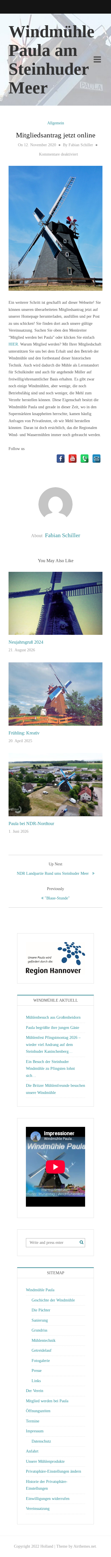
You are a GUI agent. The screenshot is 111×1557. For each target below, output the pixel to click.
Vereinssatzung (38, 1508)
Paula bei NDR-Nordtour (31, 823)
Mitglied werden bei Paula (47, 1401)
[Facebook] (60, 458)
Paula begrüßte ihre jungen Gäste (52, 1028)
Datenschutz (41, 1441)
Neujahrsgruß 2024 (26, 642)
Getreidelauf (42, 1350)
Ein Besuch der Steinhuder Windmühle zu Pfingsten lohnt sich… (50, 1069)
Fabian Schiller (81, 145)
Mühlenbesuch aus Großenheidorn (53, 1017)
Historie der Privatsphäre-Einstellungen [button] (46, 1485)
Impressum (35, 1431)
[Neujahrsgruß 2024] (55, 603)
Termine (32, 1421)
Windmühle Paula (40, 1290)
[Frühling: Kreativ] (55, 693)
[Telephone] (84, 458)
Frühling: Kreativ (24, 733)
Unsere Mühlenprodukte (45, 1461)
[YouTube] (72, 458)
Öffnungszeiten (38, 1411)
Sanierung (40, 1320)
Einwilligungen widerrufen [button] (47, 1499)
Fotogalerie (41, 1361)
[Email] (96, 458)
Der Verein (34, 1391)
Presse (37, 1370)
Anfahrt (32, 1451)
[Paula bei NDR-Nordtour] (55, 784)
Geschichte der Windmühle (53, 1300)
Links (36, 1381)
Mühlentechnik (44, 1340)
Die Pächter (41, 1310)
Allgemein (55, 123)
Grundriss (39, 1330)
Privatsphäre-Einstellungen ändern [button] (53, 1471)
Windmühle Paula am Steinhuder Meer (51, 59)
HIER (13, 344)
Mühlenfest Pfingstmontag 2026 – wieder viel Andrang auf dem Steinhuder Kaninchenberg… (53, 1044)
